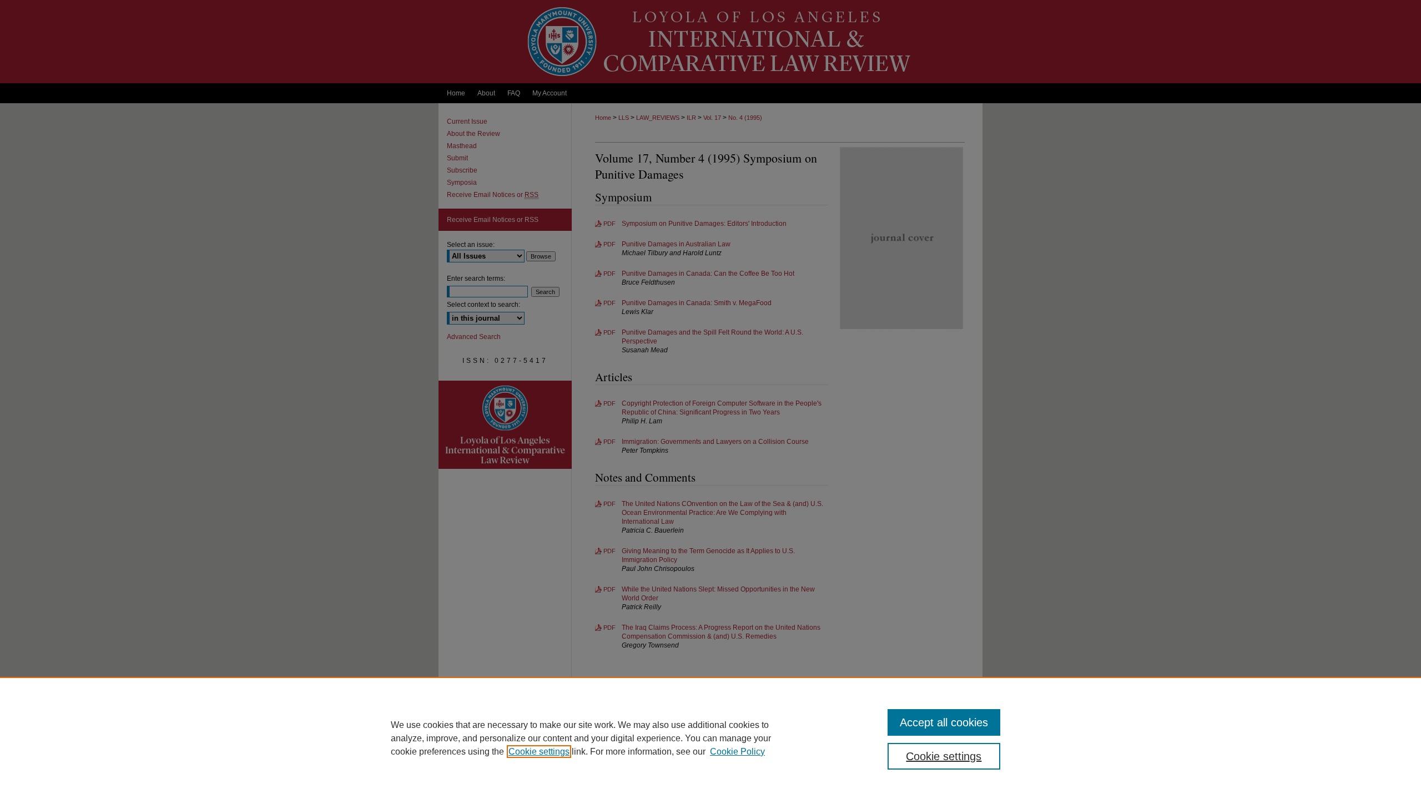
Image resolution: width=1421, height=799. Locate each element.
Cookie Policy (737, 751)
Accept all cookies (944, 722)
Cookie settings (539, 751)
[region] (710, 738)
